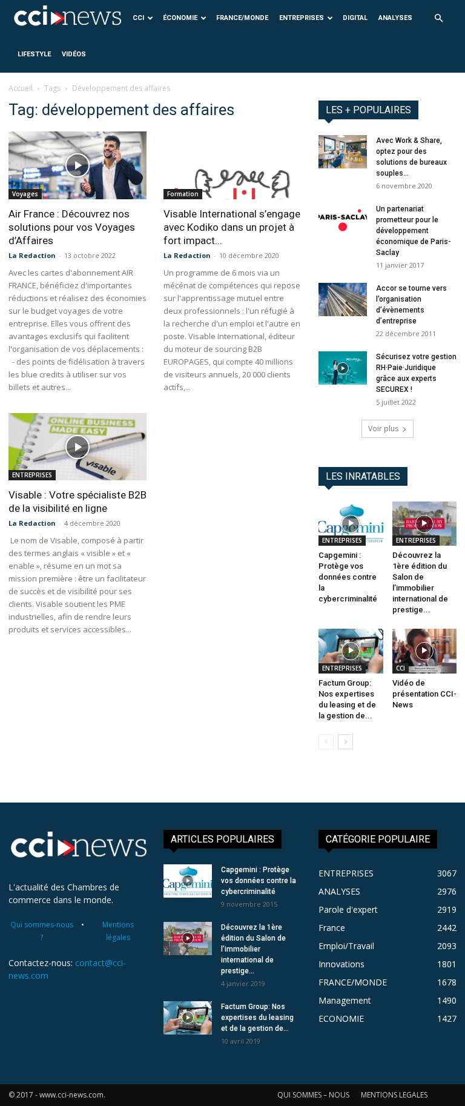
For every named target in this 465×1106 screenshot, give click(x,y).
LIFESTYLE (34, 54)
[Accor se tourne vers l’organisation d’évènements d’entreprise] (342, 299)
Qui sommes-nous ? (41, 930)
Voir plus (383, 428)
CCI (138, 18)
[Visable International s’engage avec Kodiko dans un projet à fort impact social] (232, 165)
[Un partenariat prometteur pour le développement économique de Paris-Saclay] (342, 220)
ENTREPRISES (301, 18)
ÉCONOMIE (180, 18)
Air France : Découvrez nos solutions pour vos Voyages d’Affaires (71, 227)
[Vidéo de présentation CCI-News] (424, 651)
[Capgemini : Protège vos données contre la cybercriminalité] (350, 524)
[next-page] (345, 741)
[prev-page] (326, 741)
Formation (183, 194)
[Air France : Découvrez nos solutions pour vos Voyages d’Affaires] (77, 165)
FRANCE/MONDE (242, 18)
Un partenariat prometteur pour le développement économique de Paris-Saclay (413, 231)
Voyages (25, 194)
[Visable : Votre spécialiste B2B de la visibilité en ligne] (77, 447)
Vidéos (74, 54)
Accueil (20, 88)
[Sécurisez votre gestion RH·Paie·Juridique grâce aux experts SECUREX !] (342, 368)
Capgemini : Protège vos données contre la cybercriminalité (347, 577)
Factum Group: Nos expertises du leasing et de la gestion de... (257, 1017)
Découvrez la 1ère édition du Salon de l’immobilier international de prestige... (253, 949)
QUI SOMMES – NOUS (313, 1095)
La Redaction (32, 255)
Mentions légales (118, 930)
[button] (438, 18)
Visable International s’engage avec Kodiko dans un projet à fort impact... (231, 227)
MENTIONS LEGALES (394, 1095)
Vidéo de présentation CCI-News (424, 693)
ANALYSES (395, 18)
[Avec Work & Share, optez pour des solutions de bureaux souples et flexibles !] (342, 151)
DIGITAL (355, 18)
